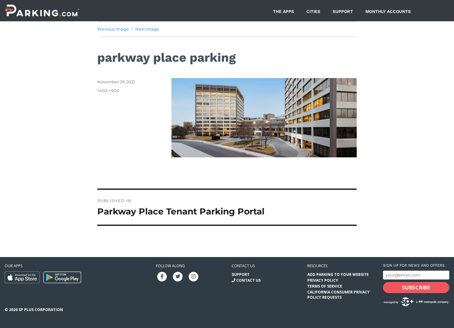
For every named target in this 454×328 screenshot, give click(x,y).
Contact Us (248, 280)
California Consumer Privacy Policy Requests (338, 294)
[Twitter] (178, 276)
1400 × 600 (108, 90)
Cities (313, 11)
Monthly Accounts (388, 11)
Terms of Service (324, 286)
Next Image (147, 29)
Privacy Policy (322, 280)
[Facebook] (162, 276)
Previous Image (113, 29)
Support (343, 11)
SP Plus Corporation (41, 309)
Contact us (243, 265)
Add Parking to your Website (338, 274)
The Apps (283, 11)
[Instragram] (193, 276)
